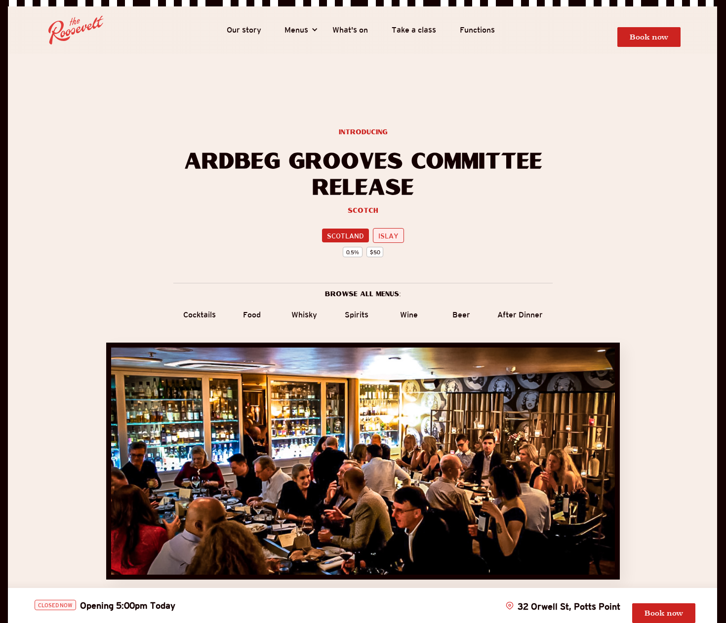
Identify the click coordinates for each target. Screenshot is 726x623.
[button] (296, 30)
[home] (76, 30)
